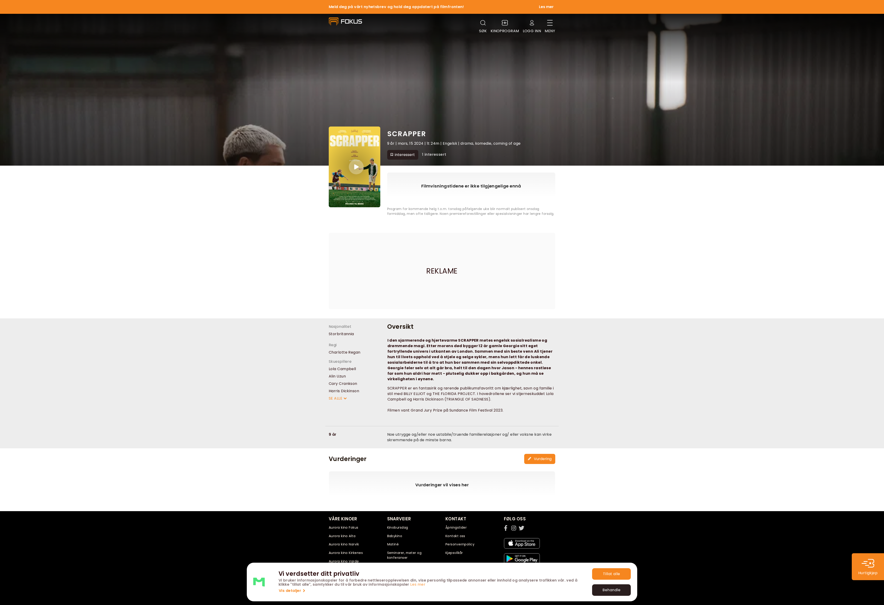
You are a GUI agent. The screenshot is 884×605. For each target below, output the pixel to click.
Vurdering (542, 458)
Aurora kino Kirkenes (346, 552)
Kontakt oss (455, 536)
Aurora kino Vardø (344, 561)
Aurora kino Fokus (343, 527)
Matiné (393, 544)
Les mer (417, 584)
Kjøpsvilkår (454, 552)
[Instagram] (514, 528)
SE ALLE (336, 398)
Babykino (394, 536)
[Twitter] (521, 528)
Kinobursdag (397, 527)
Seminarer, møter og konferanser (404, 555)
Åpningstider (456, 527)
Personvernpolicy (459, 544)
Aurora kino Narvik (344, 544)
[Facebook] (506, 528)
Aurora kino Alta (342, 536)
